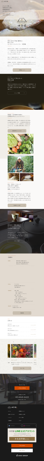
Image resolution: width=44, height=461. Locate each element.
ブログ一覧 (22, 368)
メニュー (10, 417)
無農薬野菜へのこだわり (17, 130)
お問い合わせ (22, 450)
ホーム (9, 411)
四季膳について (22, 70)
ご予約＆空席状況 (22, 388)
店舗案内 (10, 420)
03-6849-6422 (15, 306)
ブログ (20, 420)
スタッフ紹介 (21, 417)
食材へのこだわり (11, 414)
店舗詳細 (22, 313)
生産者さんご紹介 (17, 205)
